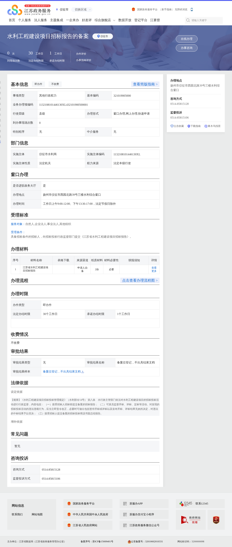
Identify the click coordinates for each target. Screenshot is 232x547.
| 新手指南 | (166, 9)
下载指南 (195, 126)
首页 (12, 20)
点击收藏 (179, 126)
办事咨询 (186, 47)
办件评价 (81, 53)
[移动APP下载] (191, 8)
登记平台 (140, 20)
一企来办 (72, 20)
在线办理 (186, 38)
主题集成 (56, 20)
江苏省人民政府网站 (85, 525)
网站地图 (37, 514)
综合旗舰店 (103, 20)
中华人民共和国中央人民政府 (90, 514)
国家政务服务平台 (147, 9)
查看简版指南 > (145, 84)
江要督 (155, 20)
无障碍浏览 (181, 9)
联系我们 (17, 514)
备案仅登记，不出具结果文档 (62, 371)
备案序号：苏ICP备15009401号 (97, 541)
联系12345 (202, 503)
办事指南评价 (83, 60)
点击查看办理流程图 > (140, 280)
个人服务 (24, 20)
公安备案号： (147, 541)
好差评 (87, 20)
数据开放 (124, 20)
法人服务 (40, 20)
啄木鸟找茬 (214, 126)
